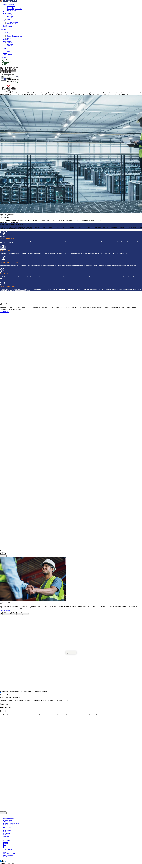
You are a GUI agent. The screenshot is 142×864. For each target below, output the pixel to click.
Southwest (9, 19)
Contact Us (6, 858)
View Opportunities (5, 610)
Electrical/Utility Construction (14, 9)
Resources (6, 839)
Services (5, 32)
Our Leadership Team (12, 22)
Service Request (7, 26)
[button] (0, 552)
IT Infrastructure (11, 6)
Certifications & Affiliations (10, 840)
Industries (5, 12)
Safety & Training (11, 23)
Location (5, 848)
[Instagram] (3, 861)
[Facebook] (6, 861)
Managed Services (11, 10)
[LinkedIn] (1, 861)
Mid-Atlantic (10, 16)
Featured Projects (7, 827)
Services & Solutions (8, 4)
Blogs (4, 846)
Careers (5, 25)
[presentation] (1, 555)
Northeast (9, 15)
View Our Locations (5, 696)
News (4, 845)
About (5, 20)
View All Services (4, 312)
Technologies (10, 7)
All (1, 613)
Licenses (5, 843)
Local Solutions (7, 13)
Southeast (9, 17)
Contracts (5, 842)
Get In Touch (3, 29)
